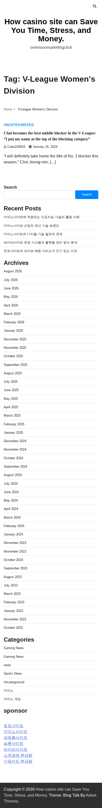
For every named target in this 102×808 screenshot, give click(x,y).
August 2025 (13, 373)
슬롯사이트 (14, 743)
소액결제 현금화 (18, 755)
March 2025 (12, 415)
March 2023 (12, 594)
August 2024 (13, 475)
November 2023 (15, 551)
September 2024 (15, 466)
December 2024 (15, 441)
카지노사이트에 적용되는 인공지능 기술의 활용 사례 (41, 217)
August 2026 (13, 271)
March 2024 (12, 517)
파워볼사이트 (15, 737)
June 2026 (11, 288)
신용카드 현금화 (18, 761)
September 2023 (15, 568)
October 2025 (13, 356)
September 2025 (15, 365)
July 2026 (11, 280)
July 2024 (11, 483)
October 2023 (13, 560)
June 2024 (11, 492)
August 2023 (13, 577)
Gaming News (14, 648)
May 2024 (11, 500)
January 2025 (13, 432)
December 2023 (15, 543)
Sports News (13, 673)
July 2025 (11, 381)
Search (10, 187)
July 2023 (11, 585)
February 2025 (14, 424)
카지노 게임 (12, 699)
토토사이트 (14, 726)
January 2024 (13, 534)
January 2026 (13, 330)
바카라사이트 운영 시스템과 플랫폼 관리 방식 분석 (40, 242)
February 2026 (14, 322)
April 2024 (11, 509)
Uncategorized (19, 125)
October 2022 (13, 628)
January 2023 (13, 611)
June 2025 (11, 390)
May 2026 (11, 297)
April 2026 (11, 305)
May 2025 (11, 399)
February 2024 (14, 526)
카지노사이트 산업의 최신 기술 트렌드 (31, 225)
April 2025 (11, 407)
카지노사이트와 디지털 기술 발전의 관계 (33, 234)
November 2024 (15, 449)
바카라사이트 (15, 749)
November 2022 (15, 619)
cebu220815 (16, 147)
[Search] (94, 6)
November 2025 (15, 348)
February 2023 (14, 602)
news (7, 665)
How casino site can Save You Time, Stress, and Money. (51, 30)
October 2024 (13, 458)
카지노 (8, 690)
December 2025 (15, 339)
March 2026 (12, 314)
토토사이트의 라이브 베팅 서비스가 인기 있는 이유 (40, 251)
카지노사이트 (15, 732)
